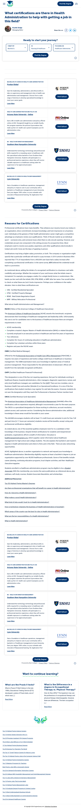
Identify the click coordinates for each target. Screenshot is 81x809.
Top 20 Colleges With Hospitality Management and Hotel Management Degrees (27, 774)
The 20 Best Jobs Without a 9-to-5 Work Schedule (18, 742)
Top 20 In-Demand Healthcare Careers (14, 799)
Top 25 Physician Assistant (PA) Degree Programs (18, 738)
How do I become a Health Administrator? (20, 493)
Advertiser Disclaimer (51, 806)
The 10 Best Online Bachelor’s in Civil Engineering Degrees (20, 796)
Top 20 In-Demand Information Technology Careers (18, 770)
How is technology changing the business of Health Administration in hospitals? (35, 507)
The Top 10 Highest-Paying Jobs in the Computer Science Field (21, 756)
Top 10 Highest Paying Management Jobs (15, 785)
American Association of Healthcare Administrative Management (32, 401)
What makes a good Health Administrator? (20, 497)
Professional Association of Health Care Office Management (38, 356)
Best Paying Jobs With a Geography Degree (16, 767)
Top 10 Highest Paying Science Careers (14, 731)
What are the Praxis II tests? (20, 685)
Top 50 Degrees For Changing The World (15, 749)
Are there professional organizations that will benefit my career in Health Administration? (38, 488)
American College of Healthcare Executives (24, 314)
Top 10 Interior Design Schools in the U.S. (15, 734)
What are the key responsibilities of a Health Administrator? (27, 516)
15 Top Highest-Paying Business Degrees (15, 745)
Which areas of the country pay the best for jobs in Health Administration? (32, 511)
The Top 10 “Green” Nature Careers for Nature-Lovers (19, 752)
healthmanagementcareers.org (16, 438)
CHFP (48, 383)
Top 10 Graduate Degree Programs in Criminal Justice (19, 788)
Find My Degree (65, 4)
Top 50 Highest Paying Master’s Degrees (20, 483)
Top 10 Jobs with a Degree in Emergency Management (19, 778)
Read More (9, 699)
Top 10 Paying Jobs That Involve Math (14, 781)
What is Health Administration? (16, 521)
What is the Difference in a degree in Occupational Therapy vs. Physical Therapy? (59, 687)
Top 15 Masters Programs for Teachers (14, 763)
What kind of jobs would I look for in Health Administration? (27, 502)
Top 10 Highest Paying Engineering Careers (16, 760)
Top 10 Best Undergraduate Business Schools (16, 792)
